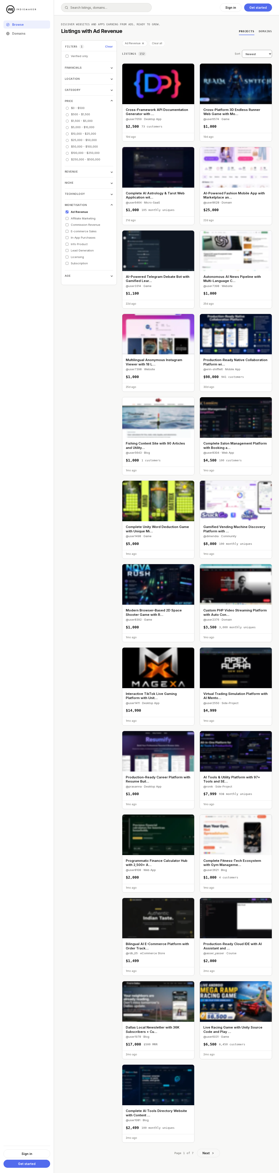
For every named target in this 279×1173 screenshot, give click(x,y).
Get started (27, 1164)
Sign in (27, 1154)
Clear (109, 46)
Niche (69, 182)
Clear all (157, 43)
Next (206, 1153)
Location (72, 78)
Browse (18, 24)
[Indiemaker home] (26, 9)
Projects (246, 31)
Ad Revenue (133, 43)
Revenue (71, 171)
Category (73, 90)
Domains (19, 33)
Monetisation (76, 205)
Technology (75, 193)
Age (67, 275)
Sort (237, 53)
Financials (73, 67)
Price (69, 101)
